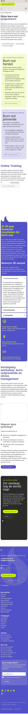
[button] (14, 586)
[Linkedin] (8, 691)
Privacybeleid (17, 709)
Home (2, 12)
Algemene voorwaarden (6, 709)
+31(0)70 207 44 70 (7, 558)
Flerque (9, 704)
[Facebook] (2, 691)
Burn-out (4, 645)
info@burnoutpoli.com (8, 560)
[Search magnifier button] (26, 1)
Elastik (5, 704)
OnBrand (14, 704)
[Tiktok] (11, 691)
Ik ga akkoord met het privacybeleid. (12, 677)
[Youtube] (14, 691)
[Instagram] (5, 691)
